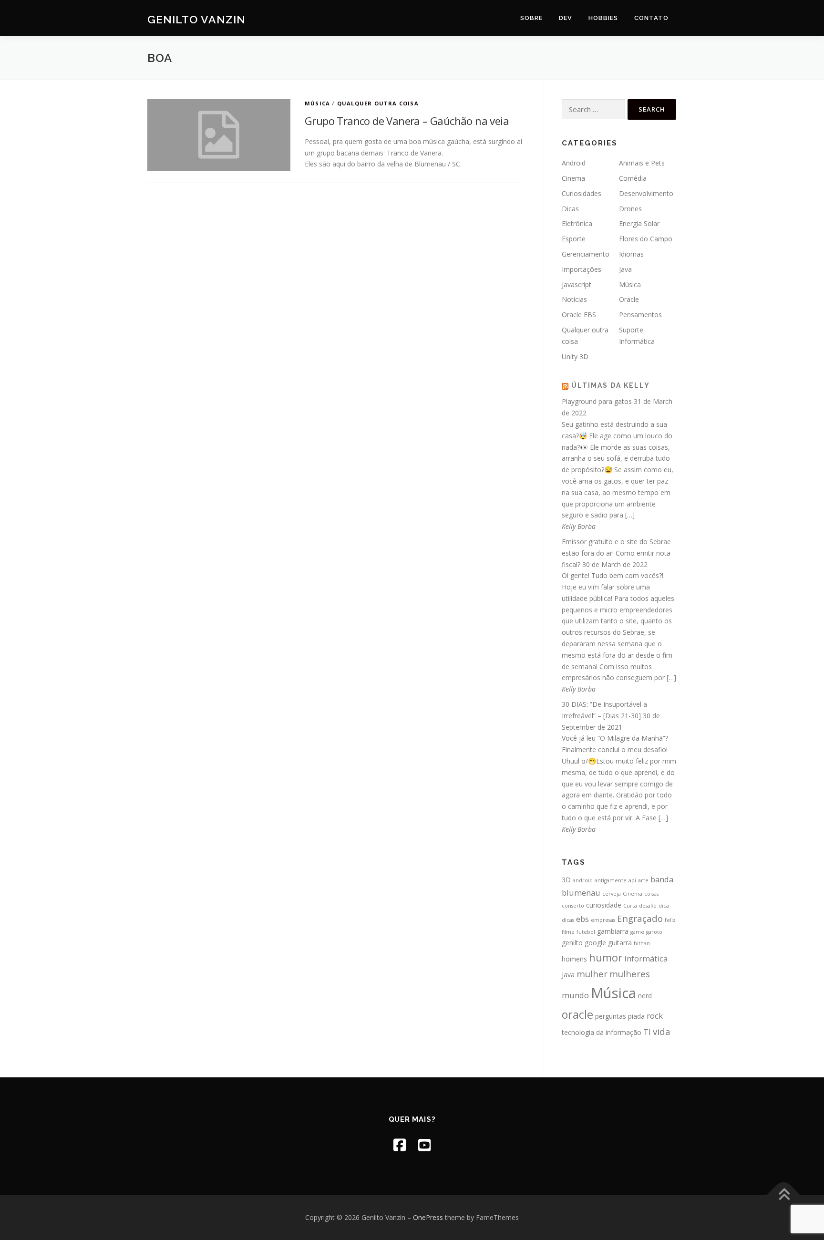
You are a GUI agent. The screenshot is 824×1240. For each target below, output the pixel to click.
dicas (568, 920)
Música (317, 103)
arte (643, 880)
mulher (592, 974)
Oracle (629, 299)
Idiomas (631, 253)
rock (655, 1015)
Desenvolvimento (646, 193)
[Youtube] (424, 1145)
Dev (565, 17)
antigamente (611, 880)
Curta (630, 905)
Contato (651, 17)
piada (636, 1016)
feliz (670, 920)
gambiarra (612, 931)
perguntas (610, 1016)
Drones (630, 208)
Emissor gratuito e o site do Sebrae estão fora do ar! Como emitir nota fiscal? (616, 553)
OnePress (428, 1217)
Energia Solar (639, 223)
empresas (603, 920)
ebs (582, 918)
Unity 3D (575, 356)
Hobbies (603, 17)
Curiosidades (581, 193)
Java (625, 269)
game (637, 932)
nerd (645, 995)
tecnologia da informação (601, 1032)
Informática (646, 958)
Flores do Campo (645, 238)
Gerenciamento (585, 253)
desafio (648, 905)
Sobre (531, 17)
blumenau (581, 892)
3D (566, 879)
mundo (575, 995)
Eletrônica (577, 223)
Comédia (633, 178)
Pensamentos (640, 314)
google (595, 942)
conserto (573, 905)
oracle (577, 1014)
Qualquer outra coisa (378, 103)
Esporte (574, 238)
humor (605, 957)
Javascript (576, 284)
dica (664, 905)
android (583, 880)
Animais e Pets (642, 162)
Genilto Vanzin (196, 19)
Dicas (570, 208)
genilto (572, 942)
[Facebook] (399, 1145)
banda (661, 879)
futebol (586, 932)
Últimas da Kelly (610, 385)
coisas (651, 893)
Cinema (573, 178)
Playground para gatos (597, 401)
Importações (581, 269)
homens (574, 958)
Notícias (574, 299)
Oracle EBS (579, 314)
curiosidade (603, 904)
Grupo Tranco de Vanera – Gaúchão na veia (407, 121)
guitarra (620, 942)
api (632, 880)
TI (647, 1031)
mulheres (629, 974)
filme (568, 932)
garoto (654, 932)
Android (574, 162)
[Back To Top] (784, 1195)
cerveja (611, 893)
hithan (642, 943)
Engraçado (640, 918)
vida (661, 1031)
